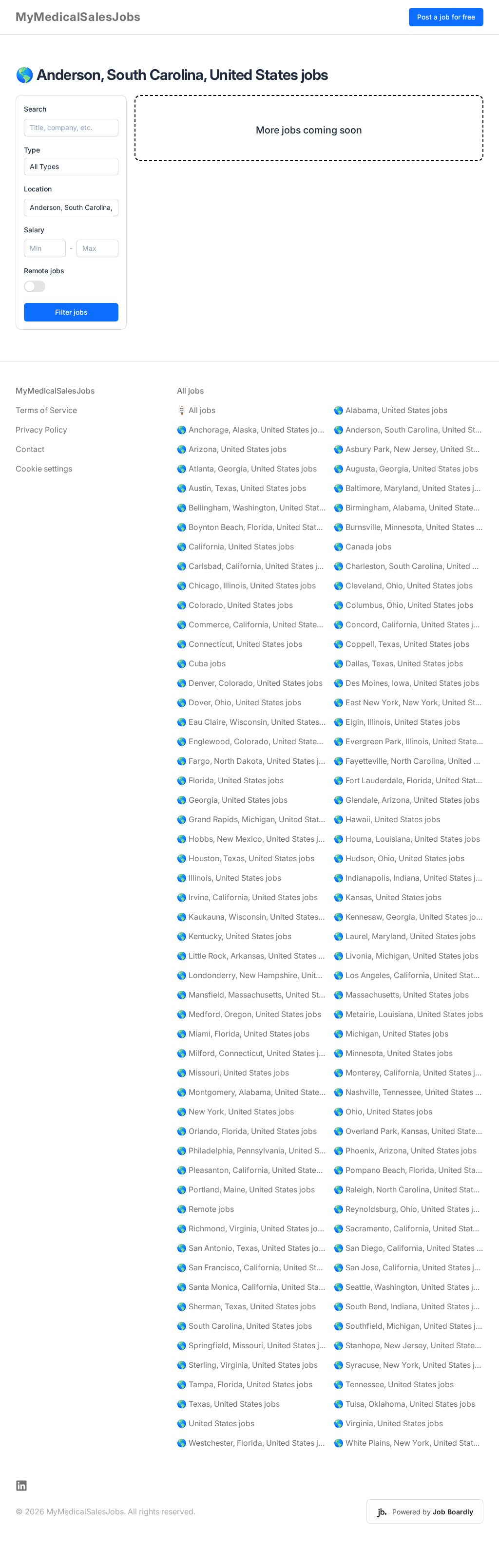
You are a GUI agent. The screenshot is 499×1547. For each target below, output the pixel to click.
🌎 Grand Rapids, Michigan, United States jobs (251, 819)
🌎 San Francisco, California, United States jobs (251, 1267)
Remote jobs (44, 270)
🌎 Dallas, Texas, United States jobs (398, 663)
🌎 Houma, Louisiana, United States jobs (407, 839)
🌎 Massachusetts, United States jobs (401, 995)
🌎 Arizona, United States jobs (232, 449)
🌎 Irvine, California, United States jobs (247, 897)
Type (32, 150)
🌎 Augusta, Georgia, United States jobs (406, 468)
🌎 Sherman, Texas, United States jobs (246, 1306)
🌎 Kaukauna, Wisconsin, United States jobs (251, 917)
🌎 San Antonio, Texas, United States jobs (251, 1248)
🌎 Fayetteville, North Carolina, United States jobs (408, 761)
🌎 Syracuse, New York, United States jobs (408, 1365)
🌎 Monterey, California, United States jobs (408, 1072)
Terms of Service (46, 410)
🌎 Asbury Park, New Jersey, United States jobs (408, 449)
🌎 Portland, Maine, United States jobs (246, 1189)
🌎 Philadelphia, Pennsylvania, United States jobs (251, 1150)
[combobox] (71, 207)
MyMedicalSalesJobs (78, 17)
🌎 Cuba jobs (201, 663)
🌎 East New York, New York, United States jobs (408, 702)
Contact (30, 449)
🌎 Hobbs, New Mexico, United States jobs (251, 839)
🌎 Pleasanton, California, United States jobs (251, 1170)
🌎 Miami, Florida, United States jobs (243, 1033)
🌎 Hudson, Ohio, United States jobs (399, 858)
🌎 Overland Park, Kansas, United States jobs (408, 1131)
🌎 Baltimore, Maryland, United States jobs (408, 488)
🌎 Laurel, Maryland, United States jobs (405, 936)
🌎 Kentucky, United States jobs (234, 936)
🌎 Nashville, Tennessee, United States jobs (408, 1092)
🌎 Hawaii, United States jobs (387, 819)
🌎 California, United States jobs (235, 546)
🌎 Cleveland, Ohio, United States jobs (403, 585)
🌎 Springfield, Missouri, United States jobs (251, 1345)
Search (35, 109)
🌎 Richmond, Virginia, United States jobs (251, 1228)
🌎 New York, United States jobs (235, 1111)
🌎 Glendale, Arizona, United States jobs (407, 800)
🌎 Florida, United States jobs (230, 780)
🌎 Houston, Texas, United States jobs (245, 858)
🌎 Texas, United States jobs (228, 1404)
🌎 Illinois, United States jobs (229, 878)
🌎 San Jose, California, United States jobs (408, 1267)
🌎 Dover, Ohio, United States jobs (239, 702)
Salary (34, 230)
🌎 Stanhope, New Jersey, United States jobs (408, 1345)
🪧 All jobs (196, 410)
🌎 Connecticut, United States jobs (239, 644)
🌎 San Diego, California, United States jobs (408, 1248)
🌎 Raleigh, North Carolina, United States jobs (408, 1189)
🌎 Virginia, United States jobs (388, 1423)
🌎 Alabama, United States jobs (390, 410)
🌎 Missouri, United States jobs (233, 1072)
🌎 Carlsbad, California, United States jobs (251, 566)
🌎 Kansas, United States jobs (387, 897)
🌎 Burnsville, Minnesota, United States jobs (408, 527)
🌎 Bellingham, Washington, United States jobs (251, 507)
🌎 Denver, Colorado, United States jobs (250, 683)
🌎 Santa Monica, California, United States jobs (251, 1287)
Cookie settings (44, 468)
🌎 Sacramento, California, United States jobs (408, 1228)
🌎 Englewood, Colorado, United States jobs (251, 741)
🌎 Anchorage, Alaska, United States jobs (251, 429)
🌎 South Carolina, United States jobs (244, 1326)
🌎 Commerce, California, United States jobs (251, 624)
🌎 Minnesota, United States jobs (393, 1053)
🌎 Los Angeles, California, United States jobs (408, 975)
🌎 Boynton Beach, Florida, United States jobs (251, 527)
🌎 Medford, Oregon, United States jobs (249, 1014)
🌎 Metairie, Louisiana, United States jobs (408, 1014)
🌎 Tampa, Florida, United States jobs (244, 1384)
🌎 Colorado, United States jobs (235, 605)
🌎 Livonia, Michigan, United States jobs (406, 956)
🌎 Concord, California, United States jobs (408, 624)
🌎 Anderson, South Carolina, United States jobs (408, 429)
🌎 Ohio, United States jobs (383, 1111)
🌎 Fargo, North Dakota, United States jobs (251, 761)
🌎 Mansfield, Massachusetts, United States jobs (251, 995)
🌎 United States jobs (215, 1423)
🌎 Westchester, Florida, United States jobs (251, 1443)
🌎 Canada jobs (362, 546)
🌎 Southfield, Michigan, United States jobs (408, 1326)
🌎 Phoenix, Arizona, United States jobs (405, 1150)
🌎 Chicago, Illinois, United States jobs (246, 585)
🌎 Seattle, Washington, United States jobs (408, 1287)
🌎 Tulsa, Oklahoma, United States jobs (404, 1404)
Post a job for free (446, 17)
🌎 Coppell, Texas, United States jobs (401, 644)
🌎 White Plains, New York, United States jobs (408, 1443)
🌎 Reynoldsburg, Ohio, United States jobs (408, 1209)
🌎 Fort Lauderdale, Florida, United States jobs (408, 780)
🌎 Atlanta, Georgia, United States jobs (247, 468)
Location (38, 189)
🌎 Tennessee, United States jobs (394, 1384)
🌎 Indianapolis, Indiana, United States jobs (408, 878)
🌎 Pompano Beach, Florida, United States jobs (408, 1170)
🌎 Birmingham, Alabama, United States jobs (408, 507)
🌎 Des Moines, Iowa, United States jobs (406, 683)
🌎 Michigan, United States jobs (391, 1033)
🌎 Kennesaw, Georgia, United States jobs (408, 917)
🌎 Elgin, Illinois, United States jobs (397, 722)
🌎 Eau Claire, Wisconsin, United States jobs (251, 722)
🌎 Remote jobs (205, 1209)
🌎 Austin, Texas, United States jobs (241, 488)
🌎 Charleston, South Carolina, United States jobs (408, 566)
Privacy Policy (41, 429)
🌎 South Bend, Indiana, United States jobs (408, 1306)
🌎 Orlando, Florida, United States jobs (247, 1131)
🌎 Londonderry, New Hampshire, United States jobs (251, 975)
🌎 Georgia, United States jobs (232, 800)
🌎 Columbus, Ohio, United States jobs (403, 605)
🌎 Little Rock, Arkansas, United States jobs (251, 956)
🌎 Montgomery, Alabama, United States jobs (251, 1092)
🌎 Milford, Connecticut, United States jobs (251, 1053)
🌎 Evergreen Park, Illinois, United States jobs (408, 741)
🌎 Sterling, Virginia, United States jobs (247, 1365)
